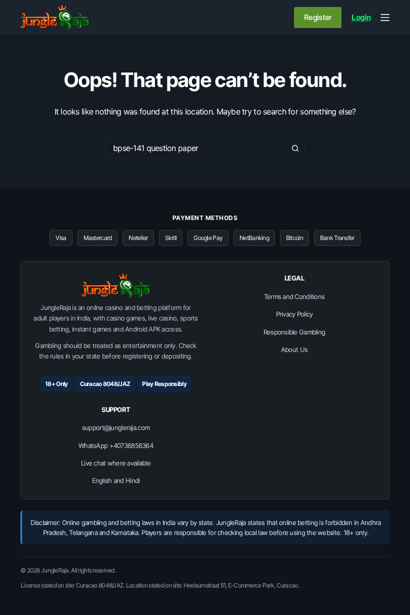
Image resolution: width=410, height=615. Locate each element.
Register (318, 17)
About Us (294, 350)
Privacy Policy (294, 314)
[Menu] (385, 17)
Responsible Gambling (295, 332)
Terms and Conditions (294, 296)
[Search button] (295, 148)
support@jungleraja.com (116, 428)
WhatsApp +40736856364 (115, 446)
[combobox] (196, 148)
